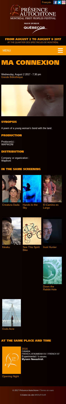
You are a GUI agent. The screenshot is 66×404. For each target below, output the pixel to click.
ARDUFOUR (40, 395)
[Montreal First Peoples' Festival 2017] (33, 12)
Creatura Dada (10, 204)
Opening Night (10, 376)
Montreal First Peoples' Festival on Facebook (55, 2)
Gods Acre (8, 328)
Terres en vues (47, 390)
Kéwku (6, 247)
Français (46, 2)
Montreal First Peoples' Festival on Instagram (63, 2)
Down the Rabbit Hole (50, 288)
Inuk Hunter (50, 247)
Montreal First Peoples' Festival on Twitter (59, 2)
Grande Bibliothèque (12, 77)
